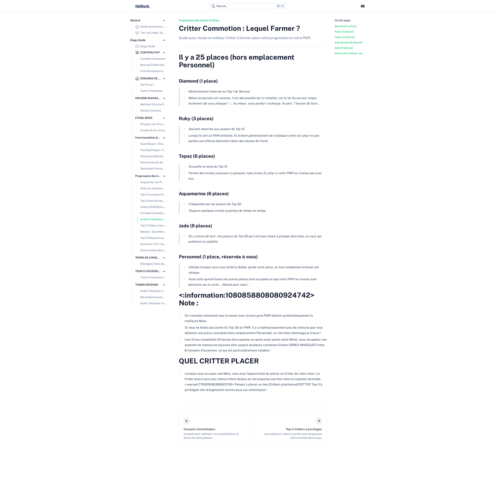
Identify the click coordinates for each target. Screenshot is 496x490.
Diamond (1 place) (198, 81)
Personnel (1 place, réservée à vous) (218, 256)
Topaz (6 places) (197, 156)
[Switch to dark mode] (355, 6)
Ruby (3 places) (196, 118)
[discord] (363, 6)
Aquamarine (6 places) (204, 193)
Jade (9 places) (195, 225)
